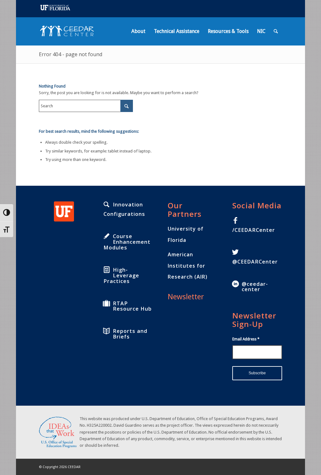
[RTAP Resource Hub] (106, 303)
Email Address (246, 339)
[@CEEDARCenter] (235, 252)
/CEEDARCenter (253, 230)
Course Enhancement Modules (126, 242)
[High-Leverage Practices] (106, 270)
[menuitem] (138, 31)
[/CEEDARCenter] (235, 220)
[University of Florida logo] (64, 211)
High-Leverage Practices (121, 275)
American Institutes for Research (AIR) (188, 265)
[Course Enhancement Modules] (106, 236)
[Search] (276, 31)
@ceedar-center (255, 286)
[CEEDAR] (69, 31)
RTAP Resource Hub (132, 306)
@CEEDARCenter (255, 261)
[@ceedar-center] (235, 284)
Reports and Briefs (130, 334)
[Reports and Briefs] (106, 331)
